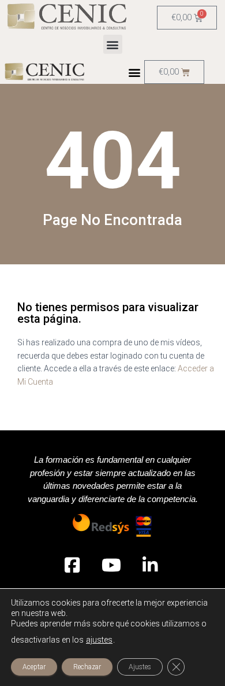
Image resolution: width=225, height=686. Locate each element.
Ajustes (140, 667)
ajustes (99, 639)
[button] (112, 44)
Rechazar (87, 667)
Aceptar (34, 667)
